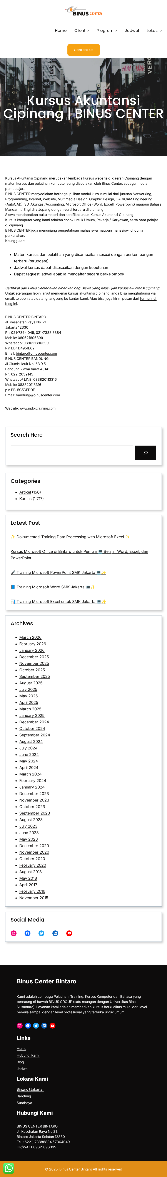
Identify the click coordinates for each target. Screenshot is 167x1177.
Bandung (24, 1096)
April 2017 (28, 884)
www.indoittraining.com (37, 408)
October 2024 (32, 728)
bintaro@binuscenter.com (36, 353)
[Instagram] (14, 933)
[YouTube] (69, 933)
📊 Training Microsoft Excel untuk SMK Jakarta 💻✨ (58, 601)
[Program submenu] (116, 30)
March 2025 (30, 709)
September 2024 (34, 735)
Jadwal (22, 1069)
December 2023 (34, 793)
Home (21, 1048)
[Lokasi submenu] (160, 30)
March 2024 (30, 774)
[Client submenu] (88, 30)
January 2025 (32, 715)
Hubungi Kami (28, 1055)
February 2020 (32, 865)
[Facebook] (27, 933)
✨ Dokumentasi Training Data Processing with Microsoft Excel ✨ (70, 537)
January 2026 (32, 650)
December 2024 (34, 722)
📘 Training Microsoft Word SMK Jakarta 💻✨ (53, 587)
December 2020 (34, 845)
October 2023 (32, 806)
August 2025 (31, 683)
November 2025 (34, 663)
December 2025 (34, 657)
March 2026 (30, 637)
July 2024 (28, 748)
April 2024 (28, 767)
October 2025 (32, 670)
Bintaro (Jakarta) (30, 1089)
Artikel (25, 492)
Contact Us (83, 49)
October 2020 (32, 858)
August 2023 (31, 819)
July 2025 (28, 689)
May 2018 (28, 878)
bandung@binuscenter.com (38, 395)
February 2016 (32, 891)
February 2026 (32, 644)
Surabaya (24, 1103)
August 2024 (31, 741)
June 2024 (29, 754)
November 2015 (33, 898)
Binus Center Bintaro (46, 981)
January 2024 (32, 787)
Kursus (25, 498)
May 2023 (28, 839)
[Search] (145, 453)
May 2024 (28, 761)
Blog (20, 1062)
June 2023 (29, 832)
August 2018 (30, 871)
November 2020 (34, 852)
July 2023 (28, 826)
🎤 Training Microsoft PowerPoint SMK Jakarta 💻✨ (58, 572)
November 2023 (34, 800)
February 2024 (32, 780)
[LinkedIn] (55, 933)
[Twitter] (41, 933)
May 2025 (28, 696)
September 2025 (34, 676)
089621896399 (43, 1147)
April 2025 (28, 702)
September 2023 (34, 813)
